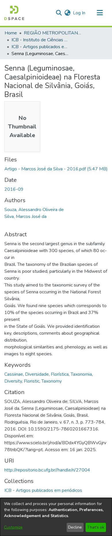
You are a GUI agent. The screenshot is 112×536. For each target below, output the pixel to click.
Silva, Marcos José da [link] (25, 216)
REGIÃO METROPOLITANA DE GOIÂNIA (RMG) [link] (52, 33)
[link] (56, 169)
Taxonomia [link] (81, 374)
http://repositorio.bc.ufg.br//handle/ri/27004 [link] (47, 470)
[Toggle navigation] (100, 12)
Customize (13, 527)
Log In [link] (79, 13)
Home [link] (11, 33)
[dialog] (56, 517)
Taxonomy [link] (51, 381)
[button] (14, 13)
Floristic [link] (31, 381)
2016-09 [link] (14, 189)
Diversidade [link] (37, 374)
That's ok (95, 527)
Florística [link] (60, 374)
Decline (75, 527)
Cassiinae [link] (13, 374)
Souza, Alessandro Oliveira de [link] (34, 209)
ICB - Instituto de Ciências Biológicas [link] (40, 40)
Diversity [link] (13, 381)
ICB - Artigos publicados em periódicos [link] (40, 47)
